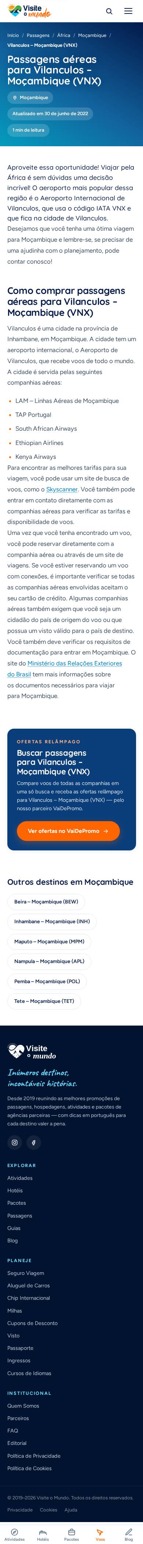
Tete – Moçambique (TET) (44, 1001)
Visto (13, 1335)
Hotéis (15, 1190)
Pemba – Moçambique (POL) (47, 981)
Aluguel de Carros (28, 1285)
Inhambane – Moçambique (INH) (52, 921)
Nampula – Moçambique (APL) (49, 961)
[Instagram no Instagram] (14, 1142)
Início (13, 35)
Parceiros (18, 1418)
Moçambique (92, 35)
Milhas (14, 1310)
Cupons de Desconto (32, 1323)
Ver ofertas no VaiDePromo (63, 830)
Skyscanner (62, 489)
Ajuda (71, 1510)
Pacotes (16, 1203)
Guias (14, 1228)
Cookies (48, 1510)
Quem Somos (23, 1406)
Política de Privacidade (33, 1456)
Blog (12, 1240)
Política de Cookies (29, 1468)
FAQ (12, 1430)
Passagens (38, 35)
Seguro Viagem (25, 1273)
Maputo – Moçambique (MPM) (49, 942)
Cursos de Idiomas (29, 1373)
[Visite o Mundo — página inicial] (29, 11)
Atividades (20, 1178)
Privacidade (20, 1510)
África (63, 35)
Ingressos (18, 1360)
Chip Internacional (28, 1298)
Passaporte (20, 1348)
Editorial (16, 1443)
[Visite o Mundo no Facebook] (33, 1142)
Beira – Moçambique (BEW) (46, 902)
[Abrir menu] (128, 11)
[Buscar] (109, 11)
